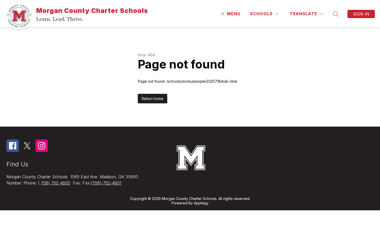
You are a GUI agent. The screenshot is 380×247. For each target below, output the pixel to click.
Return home (152, 98)
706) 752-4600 (55, 183)
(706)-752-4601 (106, 183)
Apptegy (201, 203)
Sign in (361, 14)
